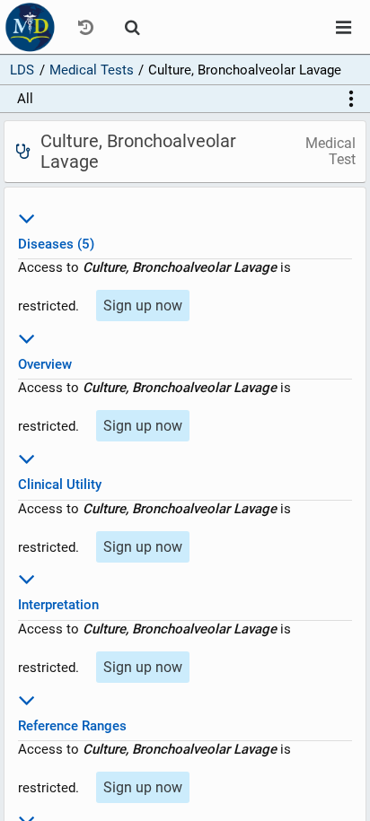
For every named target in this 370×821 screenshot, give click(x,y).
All (25, 99)
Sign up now (142, 305)
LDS (22, 70)
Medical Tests (91, 70)
